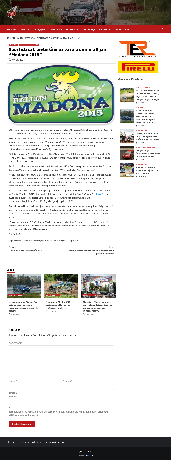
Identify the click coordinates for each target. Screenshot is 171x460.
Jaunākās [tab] (124, 79)
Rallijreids (11, 29)
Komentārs (15, 342)
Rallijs (23, 29)
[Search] (162, 29)
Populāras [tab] (137, 79)
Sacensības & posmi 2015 (29, 45)
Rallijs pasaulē (141, 130)
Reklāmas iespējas (54, 442)
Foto (118, 29)
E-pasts (67, 381)
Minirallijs (71, 29)
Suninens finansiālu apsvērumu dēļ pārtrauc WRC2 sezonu (147, 170)
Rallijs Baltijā (145, 87)
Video (127, 29)
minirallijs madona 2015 (43, 241)
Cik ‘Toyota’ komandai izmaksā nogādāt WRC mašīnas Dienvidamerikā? (148, 136)
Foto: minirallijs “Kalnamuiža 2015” (26, 249)
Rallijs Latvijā (141, 147)
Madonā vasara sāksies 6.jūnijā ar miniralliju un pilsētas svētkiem (91, 250)
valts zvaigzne (60, 241)
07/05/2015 (18, 59)
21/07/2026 (89, 314)
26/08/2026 (15, 314)
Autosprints (56, 29)
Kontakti (12, 442)
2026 (10, 295)
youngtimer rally (73, 241)
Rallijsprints (41, 29)
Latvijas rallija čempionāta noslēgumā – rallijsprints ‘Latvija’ (148, 153)
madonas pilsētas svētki (24, 241)
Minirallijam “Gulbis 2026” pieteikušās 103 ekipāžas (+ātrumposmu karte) (58, 304)
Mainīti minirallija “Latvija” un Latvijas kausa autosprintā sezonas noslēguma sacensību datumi (146, 116)
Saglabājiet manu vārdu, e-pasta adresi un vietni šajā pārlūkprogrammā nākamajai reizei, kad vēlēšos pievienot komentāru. (58, 413)
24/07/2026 (52, 311)
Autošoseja (89, 29)
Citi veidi (103, 29)
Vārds (13, 381)
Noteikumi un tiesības (31, 442)
